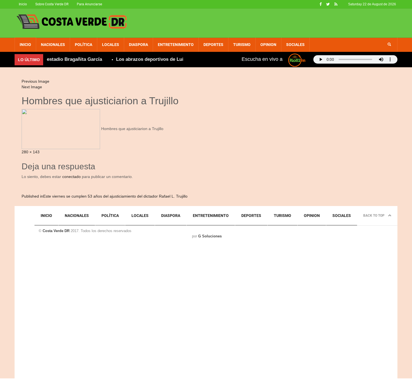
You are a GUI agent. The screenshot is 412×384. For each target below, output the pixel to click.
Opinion (268, 44)
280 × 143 (31, 152)
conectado (71, 176)
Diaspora (138, 44)
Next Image (32, 87)
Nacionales (53, 44)
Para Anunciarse (89, 4)
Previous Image (35, 81)
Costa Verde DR (56, 231)
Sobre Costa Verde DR (51, 4)
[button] (389, 45)
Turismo (242, 44)
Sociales (295, 44)
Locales (110, 44)
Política (83, 44)
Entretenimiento (176, 44)
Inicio (23, 4)
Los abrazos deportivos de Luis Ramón (155, 59)
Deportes (213, 44)
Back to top (374, 216)
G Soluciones (210, 236)
